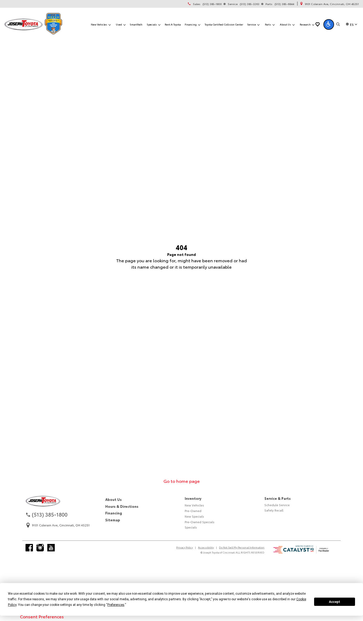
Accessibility (206, 547)
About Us (113, 499)
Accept (334, 602)
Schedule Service (277, 505)
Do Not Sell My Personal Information (241, 547)
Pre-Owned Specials (199, 522)
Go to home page (181, 481)
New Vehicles (194, 505)
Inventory (193, 498)
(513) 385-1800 (212, 4)
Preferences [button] (115, 605)
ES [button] (352, 24)
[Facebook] (29, 547)
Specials (191, 527)
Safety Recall (273, 510)
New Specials (194, 516)
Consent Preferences (42, 616)
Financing (113, 512)
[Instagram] (40, 547)
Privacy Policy (184, 547)
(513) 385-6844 (284, 4)
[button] (328, 24)
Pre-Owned (193, 511)
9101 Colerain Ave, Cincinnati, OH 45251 (332, 4)
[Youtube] (51, 547)
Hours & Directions (121, 506)
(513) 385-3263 (249, 4)
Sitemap (112, 519)
